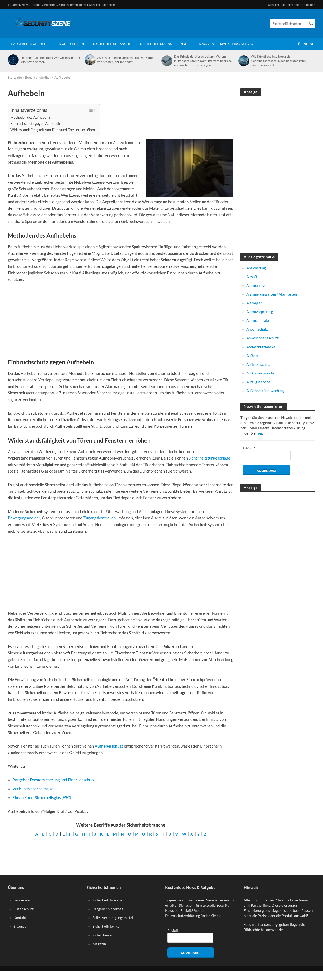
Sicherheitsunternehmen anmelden (291, 5)
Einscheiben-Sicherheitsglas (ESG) (42, 797)
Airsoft (251, 276)
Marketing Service (237, 44)
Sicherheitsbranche (112, 44)
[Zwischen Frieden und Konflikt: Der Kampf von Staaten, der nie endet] (90, 59)
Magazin (206, 44)
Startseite (15, 77)
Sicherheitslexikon (38, 77)
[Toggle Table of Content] (89, 110)
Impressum (22, 900)
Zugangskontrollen (99, 517)
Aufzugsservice (258, 382)
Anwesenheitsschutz (262, 338)
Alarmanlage (256, 285)
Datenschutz (24, 909)
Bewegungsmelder (24, 517)
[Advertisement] (120, 323)
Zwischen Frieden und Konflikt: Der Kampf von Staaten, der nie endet (125, 60)
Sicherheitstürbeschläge (209, 458)
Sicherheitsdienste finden (165, 44)
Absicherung (256, 268)
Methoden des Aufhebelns (30, 117)
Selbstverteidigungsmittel (112, 917)
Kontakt (20, 917)
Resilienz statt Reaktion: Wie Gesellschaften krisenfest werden (50, 60)
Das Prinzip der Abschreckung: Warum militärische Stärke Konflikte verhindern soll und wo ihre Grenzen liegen (203, 61)
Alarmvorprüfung (259, 311)
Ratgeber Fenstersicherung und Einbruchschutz (54, 779)
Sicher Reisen (71, 44)
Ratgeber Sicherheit (30, 44)
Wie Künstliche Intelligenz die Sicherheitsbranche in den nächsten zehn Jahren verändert (278, 61)
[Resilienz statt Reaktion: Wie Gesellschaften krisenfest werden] (13, 59)
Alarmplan (254, 303)
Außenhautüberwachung (265, 390)
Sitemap (20, 926)
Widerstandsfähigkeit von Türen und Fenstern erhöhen (52, 129)
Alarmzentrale (257, 320)
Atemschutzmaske (260, 347)
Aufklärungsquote (260, 373)
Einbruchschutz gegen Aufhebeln (35, 123)
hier (259, 433)
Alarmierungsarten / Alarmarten (271, 294)
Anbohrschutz (257, 329)
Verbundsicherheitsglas (33, 788)
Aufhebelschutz (109, 746)
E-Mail (249, 448)
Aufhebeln (254, 355)
